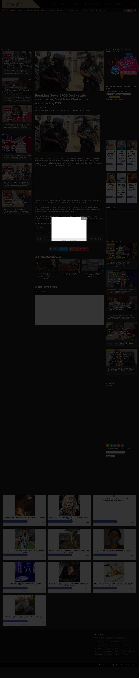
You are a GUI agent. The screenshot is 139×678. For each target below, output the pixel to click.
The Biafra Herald (72, 240)
